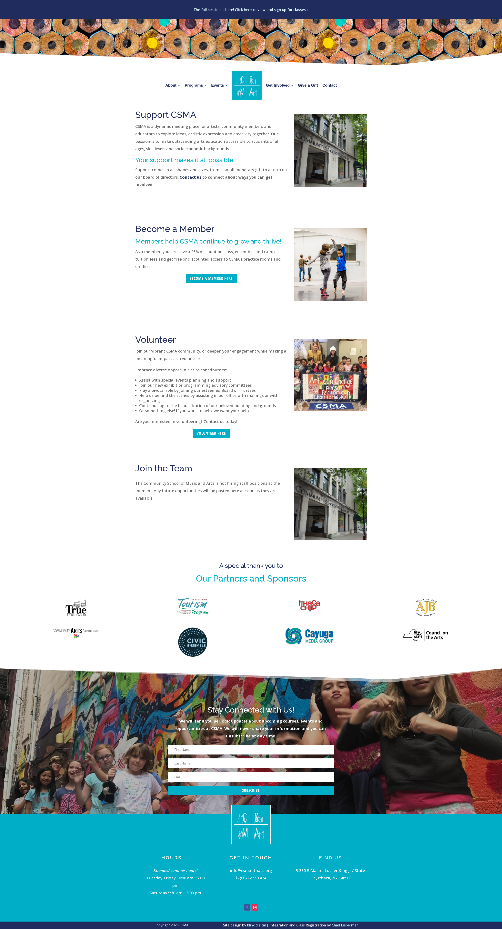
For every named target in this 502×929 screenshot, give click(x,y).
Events (217, 85)
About (170, 85)
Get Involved (278, 85)
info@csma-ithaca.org (251, 870)
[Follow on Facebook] (247, 907)
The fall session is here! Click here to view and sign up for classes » (251, 9)
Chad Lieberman (345, 925)
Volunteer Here (211, 433)
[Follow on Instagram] (255, 907)
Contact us (190, 177)
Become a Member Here (211, 278)
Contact (329, 85)
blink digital (256, 925)
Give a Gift (308, 85)
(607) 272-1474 (252, 878)
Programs (194, 85)
